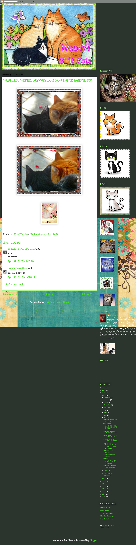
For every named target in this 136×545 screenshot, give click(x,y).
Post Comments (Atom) (57, 302)
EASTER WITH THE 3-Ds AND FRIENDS (110, 436)
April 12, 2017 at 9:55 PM (21, 261)
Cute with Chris (104, 510)
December (107, 397)
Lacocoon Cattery (105, 507)
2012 (104, 489)
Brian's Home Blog (17, 268)
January (106, 475)
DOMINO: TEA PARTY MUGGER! (110, 420)
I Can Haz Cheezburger (107, 516)
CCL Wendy (112, 315)
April (105, 417)
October (106, 402)
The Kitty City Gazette (106, 513)
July (105, 410)
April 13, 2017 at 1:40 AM (21, 277)
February (106, 473)
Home (49, 294)
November (107, 400)
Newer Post (10, 294)
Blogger (94, 540)
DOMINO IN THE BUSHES (108, 451)
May (105, 415)
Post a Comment (14, 284)
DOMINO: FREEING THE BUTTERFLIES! (110, 431)
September (107, 405)
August (106, 407)
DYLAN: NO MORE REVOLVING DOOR (110, 440)
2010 (104, 494)
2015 (104, 481)
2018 (104, 392)
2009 (104, 496)
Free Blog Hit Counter (104, 527)
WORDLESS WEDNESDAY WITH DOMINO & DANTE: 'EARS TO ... (110, 446)
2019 (104, 390)
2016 (104, 479)
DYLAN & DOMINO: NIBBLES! (109, 455)
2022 (104, 387)
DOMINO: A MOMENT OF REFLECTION (109, 466)
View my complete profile (107, 338)
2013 (104, 486)
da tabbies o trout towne (21, 248)
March (106, 470)
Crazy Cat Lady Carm (106, 519)
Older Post (88, 294)
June (105, 412)
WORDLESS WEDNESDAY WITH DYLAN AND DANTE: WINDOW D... (110, 426)
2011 (104, 491)
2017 (104, 395)
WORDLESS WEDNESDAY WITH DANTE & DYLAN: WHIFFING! (110, 461)
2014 (104, 484)
